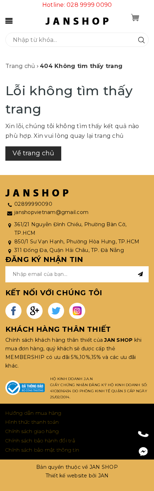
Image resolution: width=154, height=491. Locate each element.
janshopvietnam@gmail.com (51, 212)
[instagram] (77, 311)
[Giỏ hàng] (135, 17)
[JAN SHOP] (77, 20)
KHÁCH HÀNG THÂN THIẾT (58, 329)
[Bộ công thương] (25, 387)
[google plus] (35, 311)
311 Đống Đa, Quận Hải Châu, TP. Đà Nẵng (69, 250)
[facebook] (13, 311)
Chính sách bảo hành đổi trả (40, 440)
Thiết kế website (66, 475)
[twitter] (56, 311)
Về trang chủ (33, 153)
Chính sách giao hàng (32, 431)
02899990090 (33, 204)
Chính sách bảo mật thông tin (42, 450)
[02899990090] (143, 433)
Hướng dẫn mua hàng (33, 413)
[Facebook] (143, 451)
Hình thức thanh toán (32, 422)
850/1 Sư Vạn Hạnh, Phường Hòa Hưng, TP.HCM (77, 241)
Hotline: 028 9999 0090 (77, 4)
